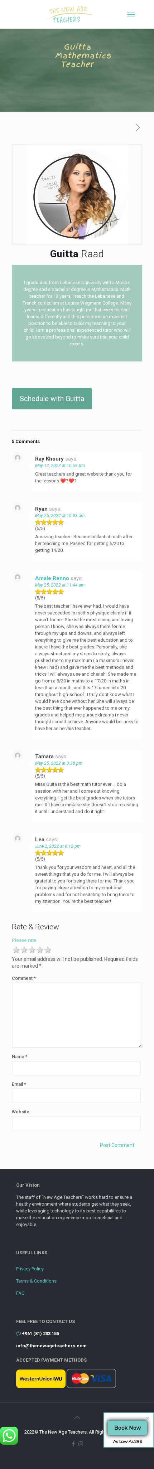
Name (20, 1056)
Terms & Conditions (36, 1281)
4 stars (39, 950)
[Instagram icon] (80, 1444)
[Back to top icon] (77, 1417)
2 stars (24, 950)
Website (20, 1111)
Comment (24, 978)
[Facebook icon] (73, 1444)
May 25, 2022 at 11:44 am (60, 585)
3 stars (31, 950)
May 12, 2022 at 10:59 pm (60, 465)
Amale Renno (52, 578)
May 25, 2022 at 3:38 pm (58, 763)
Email (19, 1084)
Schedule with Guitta (52, 398)
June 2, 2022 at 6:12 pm (58, 846)
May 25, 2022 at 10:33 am (60, 515)
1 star (16, 950)
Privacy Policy (30, 1268)
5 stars (47, 950)
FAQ (20, 1293)
